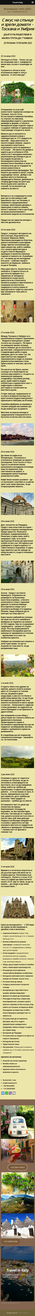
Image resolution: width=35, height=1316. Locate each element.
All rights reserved (12, 1313)
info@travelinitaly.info (10, 1303)
